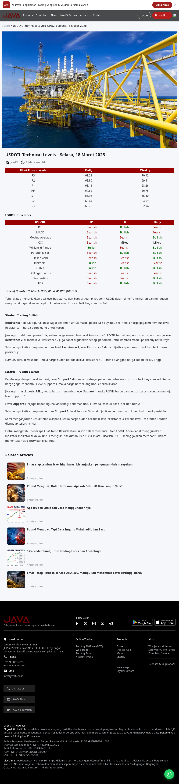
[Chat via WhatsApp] (169, 774)
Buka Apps (162, 4)
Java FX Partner (68, 15)
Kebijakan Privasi (25, 736)
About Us (85, 15)
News (54, 15)
